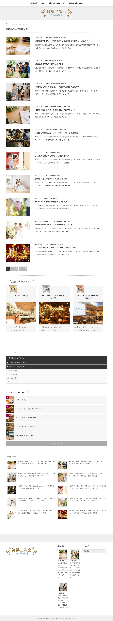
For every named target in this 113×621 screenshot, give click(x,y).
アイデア (47, 60)
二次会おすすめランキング (56, 3)
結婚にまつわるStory (50, 198)
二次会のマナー (49, 38)
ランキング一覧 (56, 443)
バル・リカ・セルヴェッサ (25, 426)
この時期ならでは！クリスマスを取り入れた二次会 (55, 247)
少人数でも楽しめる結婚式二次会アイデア (52, 156)
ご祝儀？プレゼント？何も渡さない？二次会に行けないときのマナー (62, 41)
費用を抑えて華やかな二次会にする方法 (51, 179)
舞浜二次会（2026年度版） (54, 618)
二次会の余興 (12, 378)
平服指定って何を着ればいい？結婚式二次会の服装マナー (58, 87)
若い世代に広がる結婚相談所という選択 (51, 202)
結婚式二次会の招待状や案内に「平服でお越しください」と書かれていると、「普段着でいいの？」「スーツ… (63, 603)
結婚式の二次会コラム (76, 3)
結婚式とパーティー (50, 106)
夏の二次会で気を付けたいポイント (49, 64)
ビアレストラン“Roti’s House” (26, 418)
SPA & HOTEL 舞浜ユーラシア (26, 435)
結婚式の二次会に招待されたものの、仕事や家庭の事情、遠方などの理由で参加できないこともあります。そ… (63, 570)
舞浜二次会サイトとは (37, 3)
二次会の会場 (48, 129)
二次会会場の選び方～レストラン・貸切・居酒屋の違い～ (58, 133)
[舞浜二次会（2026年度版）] (56, 17)
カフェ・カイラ (21, 400)
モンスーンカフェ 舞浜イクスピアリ (28, 409)
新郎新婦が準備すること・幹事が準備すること (53, 224)
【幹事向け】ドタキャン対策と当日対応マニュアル (55, 110)
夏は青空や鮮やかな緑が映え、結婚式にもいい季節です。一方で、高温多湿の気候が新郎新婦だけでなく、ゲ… (75, 570)
